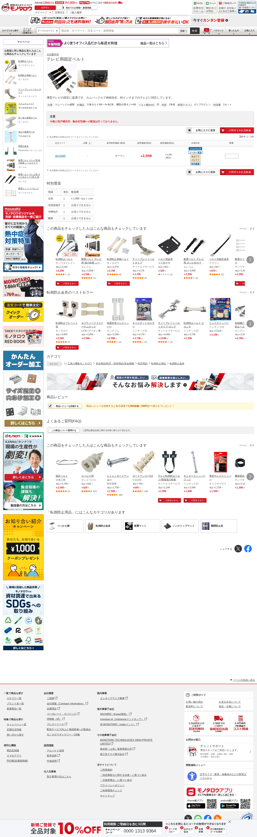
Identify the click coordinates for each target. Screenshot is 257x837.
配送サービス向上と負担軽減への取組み (69, 729)
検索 (195, 30)
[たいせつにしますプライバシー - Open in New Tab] (246, 819)
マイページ (41, 12)
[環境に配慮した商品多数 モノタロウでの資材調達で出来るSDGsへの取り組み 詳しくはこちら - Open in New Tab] (23, 649)
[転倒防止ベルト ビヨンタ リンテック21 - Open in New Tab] (195, 309)
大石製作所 (53, 54)
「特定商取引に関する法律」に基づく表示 (123, 775)
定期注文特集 (14, 729)
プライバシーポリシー (112, 785)
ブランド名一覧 (15, 703)
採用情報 (49, 745)
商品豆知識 (13, 750)
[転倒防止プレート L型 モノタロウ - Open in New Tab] (67, 309)
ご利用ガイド (198, 694)
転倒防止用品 (158, 363)
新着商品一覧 (14, 708)
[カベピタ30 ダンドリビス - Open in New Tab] (92, 462)
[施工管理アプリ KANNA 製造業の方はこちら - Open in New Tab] (23, 509)
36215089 (60, 156)
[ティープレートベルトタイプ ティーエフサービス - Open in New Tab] (143, 245)
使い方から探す (15, 734)
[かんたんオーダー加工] (23, 427)
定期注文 (60, 12)
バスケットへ (69, 283)
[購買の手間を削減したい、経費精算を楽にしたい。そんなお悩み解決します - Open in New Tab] (150, 381)
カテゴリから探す (10, 30)
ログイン (45, 7)
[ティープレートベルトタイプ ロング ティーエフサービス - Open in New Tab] (169, 309)
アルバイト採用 (55, 750)
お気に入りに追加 (205, 130)
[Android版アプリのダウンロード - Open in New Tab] (236, 804)
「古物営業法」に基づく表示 (116, 780)
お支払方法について (230, 701)
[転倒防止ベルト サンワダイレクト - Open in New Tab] (67, 245)
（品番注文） (27, 30)
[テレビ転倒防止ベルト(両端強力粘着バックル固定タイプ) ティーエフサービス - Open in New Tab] (169, 462)
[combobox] (119, 31)
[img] (18, 7)
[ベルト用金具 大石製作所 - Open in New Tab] (169, 245)
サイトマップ (107, 795)
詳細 (182, 31)
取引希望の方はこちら (59, 776)
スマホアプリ (14, 755)
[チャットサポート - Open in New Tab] (211, 7)
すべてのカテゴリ (46, 31)
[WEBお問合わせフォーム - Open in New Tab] (198, 7)
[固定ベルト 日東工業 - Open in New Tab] (67, 462)
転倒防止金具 (177, 363)
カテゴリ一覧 (14, 698)
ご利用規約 (106, 769)
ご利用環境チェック (111, 790)
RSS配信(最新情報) (17, 760)
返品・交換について (230, 706)
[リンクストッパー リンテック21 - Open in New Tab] (220, 309)
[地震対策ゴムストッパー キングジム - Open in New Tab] (118, 309)
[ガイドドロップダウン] (227, 10)
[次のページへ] (250, 260)
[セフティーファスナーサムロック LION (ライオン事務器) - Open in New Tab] (92, 309)
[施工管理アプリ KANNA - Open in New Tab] (23, 480)
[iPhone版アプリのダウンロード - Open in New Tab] (201, 804)
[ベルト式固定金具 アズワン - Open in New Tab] (220, 245)
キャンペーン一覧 (16, 724)
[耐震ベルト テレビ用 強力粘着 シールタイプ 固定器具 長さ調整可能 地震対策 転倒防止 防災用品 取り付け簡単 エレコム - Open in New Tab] (92, 245)
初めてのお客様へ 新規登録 (78, 8)
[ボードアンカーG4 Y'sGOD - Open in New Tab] (143, 462)
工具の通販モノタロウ (80, 363)
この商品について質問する (63, 430)
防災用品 (143, 363)
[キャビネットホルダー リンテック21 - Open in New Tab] (143, 309)
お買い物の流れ (194, 701)
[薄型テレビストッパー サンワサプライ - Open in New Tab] (220, 462)
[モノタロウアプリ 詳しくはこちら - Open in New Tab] (218, 791)
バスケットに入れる (240, 130)
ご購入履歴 (75, 12)
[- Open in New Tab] (196, 723)
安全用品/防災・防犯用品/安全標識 (115, 363)
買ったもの (234, 30)
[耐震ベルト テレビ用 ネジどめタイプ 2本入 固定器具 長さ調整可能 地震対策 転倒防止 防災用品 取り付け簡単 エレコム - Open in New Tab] (195, 245)
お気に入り (249, 30)
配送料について (194, 706)
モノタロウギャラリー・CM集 (63, 734)
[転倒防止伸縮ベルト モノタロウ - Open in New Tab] (118, 245)
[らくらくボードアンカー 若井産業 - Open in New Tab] (118, 462)
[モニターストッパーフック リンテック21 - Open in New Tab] (195, 462)
